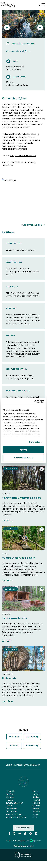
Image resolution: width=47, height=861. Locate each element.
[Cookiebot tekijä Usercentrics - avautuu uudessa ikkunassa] (33, 401)
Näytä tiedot (34, 442)
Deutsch (36, 797)
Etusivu (9, 764)
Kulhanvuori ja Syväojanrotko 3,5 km (21, 497)
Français (36, 802)
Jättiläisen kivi (9, 678)
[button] (7, 27)
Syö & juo (10, 797)
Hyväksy (23, 449)
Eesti (34, 817)
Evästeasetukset (23, 827)
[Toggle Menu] (43, 4)
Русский (36, 811)
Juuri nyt (9, 805)
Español (36, 800)
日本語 (35, 814)
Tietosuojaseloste (14, 814)
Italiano (35, 808)
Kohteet (18, 764)
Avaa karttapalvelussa (33, 224)
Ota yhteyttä (11, 811)
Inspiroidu (10, 791)
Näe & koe (10, 794)
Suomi (35, 791)
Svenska (36, 805)
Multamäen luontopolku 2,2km (18, 558)
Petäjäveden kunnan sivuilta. (23, 155)
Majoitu (9, 800)
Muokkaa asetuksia (22, 457)
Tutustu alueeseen (14, 802)
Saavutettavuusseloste (16, 817)
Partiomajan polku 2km (14, 618)
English (35, 794)
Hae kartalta (11, 808)
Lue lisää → (7, 520)
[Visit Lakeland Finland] (23, 855)
